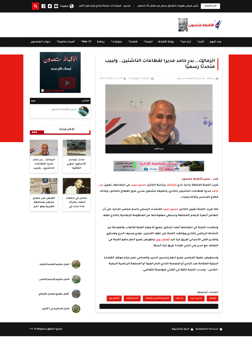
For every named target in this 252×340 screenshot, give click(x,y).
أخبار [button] (201, 42)
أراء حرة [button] (186, 42)
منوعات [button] (117, 42)
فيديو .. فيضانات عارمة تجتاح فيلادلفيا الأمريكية (120, 6)
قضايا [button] (133, 42)
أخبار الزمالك (132, 298)
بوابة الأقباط (166, 42)
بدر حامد (179, 298)
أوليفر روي (163, 239)
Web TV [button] (86, 42)
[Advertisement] (83, 24)
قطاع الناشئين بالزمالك (157, 298)
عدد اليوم (215, 42)
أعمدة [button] (149, 42)
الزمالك (171, 185)
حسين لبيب (138, 185)
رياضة (101, 42)
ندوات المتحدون (40, 42)
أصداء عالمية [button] (66, 42)
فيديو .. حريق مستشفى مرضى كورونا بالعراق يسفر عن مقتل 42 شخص (197, 6)
